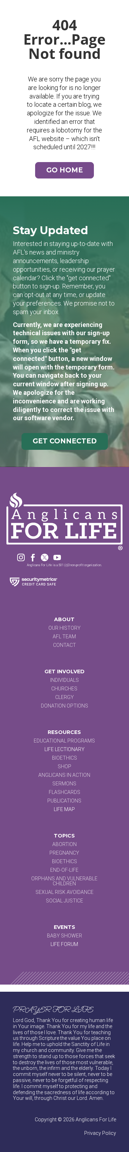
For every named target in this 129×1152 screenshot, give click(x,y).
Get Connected (65, 441)
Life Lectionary (64, 749)
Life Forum (64, 944)
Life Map (64, 809)
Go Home (64, 170)
